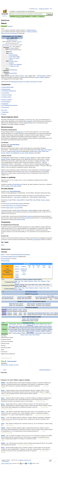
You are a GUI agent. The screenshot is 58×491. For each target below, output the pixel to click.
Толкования (20, 16)
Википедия (13, 16)
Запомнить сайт (33, 8)
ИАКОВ (3, 382)
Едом (4, 369)
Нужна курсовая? (12, 361)
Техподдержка (20, 460)
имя (15, 364)
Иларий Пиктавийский (44, 369)
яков (17, 364)
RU (50, 8)
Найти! (49, 14)
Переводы (27, 16)
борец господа (4, 364)
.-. (12, 48)
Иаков (2, 390)
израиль (11, 364)
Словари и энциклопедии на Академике (22, 11)
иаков (2, 423)
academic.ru (4, 15)
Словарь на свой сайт (44, 8)
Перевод (10, 26)
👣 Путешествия (5, 461)
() (31, 30)
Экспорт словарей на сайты (6, 463)
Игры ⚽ (41, 16)
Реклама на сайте (27, 460)
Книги (34, 16)
